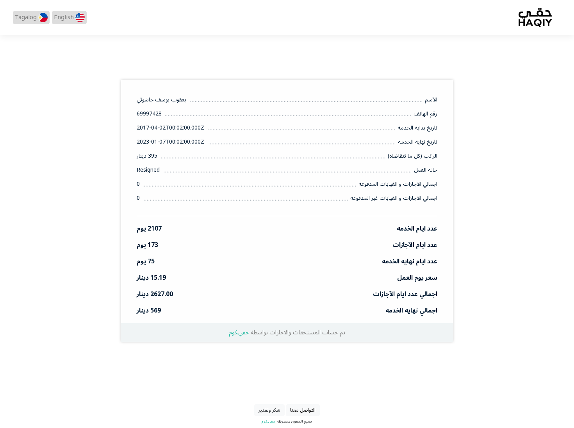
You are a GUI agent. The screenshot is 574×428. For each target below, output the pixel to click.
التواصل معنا (303, 410)
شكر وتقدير (269, 410)
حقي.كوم (239, 332)
